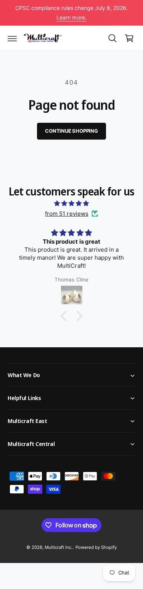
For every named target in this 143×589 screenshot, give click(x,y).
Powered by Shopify (96, 547)
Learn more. (71, 17)
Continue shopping (71, 131)
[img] (71, 203)
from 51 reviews (66, 213)
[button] (12, 38)
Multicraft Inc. (58, 547)
